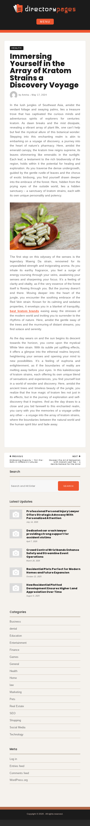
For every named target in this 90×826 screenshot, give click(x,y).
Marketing (16, 692)
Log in (13, 759)
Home (13, 677)
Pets (12, 699)
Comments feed (19, 773)
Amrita (25, 95)
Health (17, 48)
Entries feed (17, 766)
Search (68, 486)
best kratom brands (24, 311)
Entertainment (18, 642)
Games (14, 656)
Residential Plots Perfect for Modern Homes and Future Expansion (53, 570)
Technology (16, 734)
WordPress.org (19, 780)
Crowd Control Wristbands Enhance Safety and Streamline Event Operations (52, 553)
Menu (45, 21)
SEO (12, 713)
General (14, 664)
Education (16, 635)
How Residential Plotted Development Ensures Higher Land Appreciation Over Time (51, 588)
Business (15, 621)
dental (13, 628)
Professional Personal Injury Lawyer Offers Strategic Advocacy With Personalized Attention (52, 514)
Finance (14, 649)
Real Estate (17, 706)
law (12, 685)
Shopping (15, 720)
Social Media (17, 727)
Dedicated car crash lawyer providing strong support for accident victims (47, 534)
